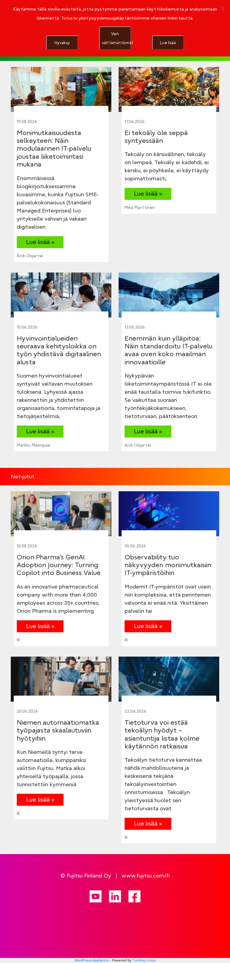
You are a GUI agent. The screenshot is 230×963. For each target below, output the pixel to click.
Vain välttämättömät (116, 38)
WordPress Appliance (91, 960)
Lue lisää (168, 42)
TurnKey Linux (144, 960)
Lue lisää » (40, 241)
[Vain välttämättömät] (223, 8)
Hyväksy (62, 42)
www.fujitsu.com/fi (146, 875)
